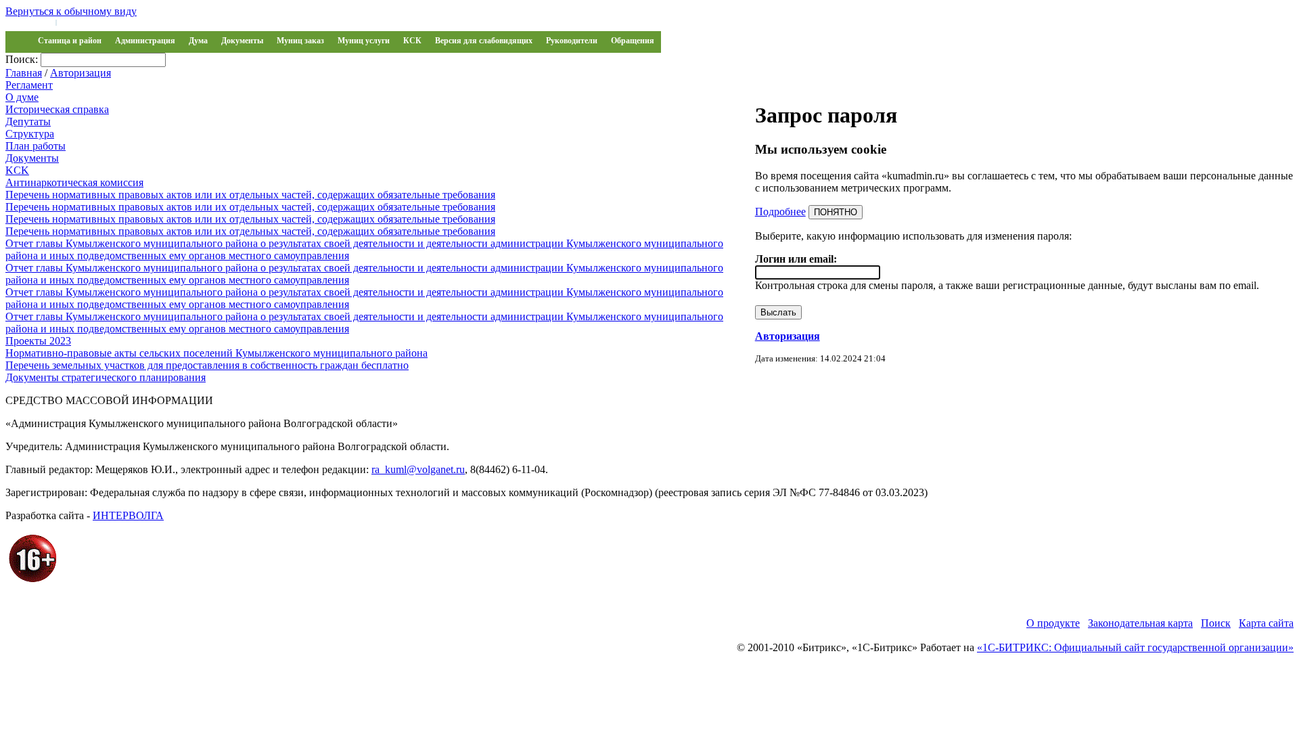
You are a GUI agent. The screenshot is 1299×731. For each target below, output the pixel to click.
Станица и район (69, 40)
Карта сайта (1266, 623)
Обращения (632, 40)
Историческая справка (57, 109)
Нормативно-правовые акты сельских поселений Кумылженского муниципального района (216, 353)
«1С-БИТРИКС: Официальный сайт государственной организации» (1135, 647)
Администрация (145, 40)
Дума (198, 40)
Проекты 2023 (38, 341)
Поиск (1216, 623)
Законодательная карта (1140, 623)
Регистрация (81, 22)
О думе (22, 97)
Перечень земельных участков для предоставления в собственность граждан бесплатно (207, 365)
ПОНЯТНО (835, 212)
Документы (242, 40)
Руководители (571, 40)
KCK (17, 170)
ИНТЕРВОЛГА (128, 515)
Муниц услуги (364, 40)
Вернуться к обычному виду (71, 11)
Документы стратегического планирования (105, 377)
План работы (35, 146)
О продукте (1053, 623)
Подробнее (780, 211)
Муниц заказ (300, 40)
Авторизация (80, 73)
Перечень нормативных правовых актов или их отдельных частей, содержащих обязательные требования (250, 194)
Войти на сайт (28, 22)
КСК (412, 40)
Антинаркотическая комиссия (74, 182)
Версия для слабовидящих (483, 40)
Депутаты (28, 121)
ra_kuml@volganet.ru (418, 469)
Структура (29, 133)
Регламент (29, 85)
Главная (23, 73)
